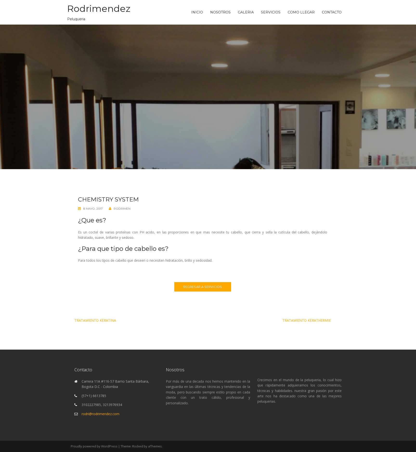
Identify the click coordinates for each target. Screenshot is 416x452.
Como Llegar (301, 12)
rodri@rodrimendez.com (100, 414)
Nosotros (220, 12)
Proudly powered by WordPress (94, 446)
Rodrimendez (98, 8)
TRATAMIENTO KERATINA (95, 320)
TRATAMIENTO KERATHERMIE (306, 320)
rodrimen (122, 208)
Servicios (270, 12)
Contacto (332, 12)
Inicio (197, 12)
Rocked (137, 446)
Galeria (246, 12)
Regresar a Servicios (202, 287)
